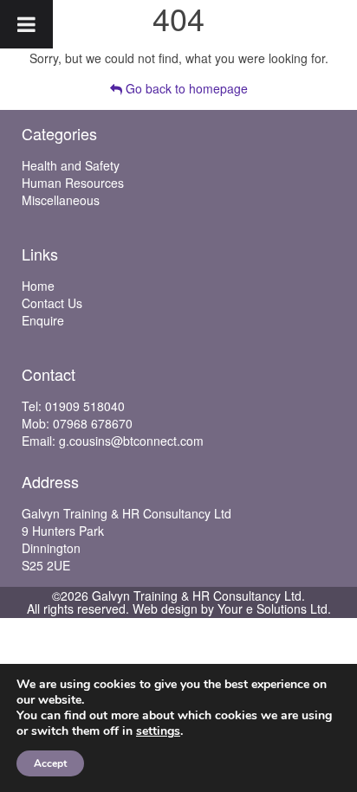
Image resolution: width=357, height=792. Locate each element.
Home (38, 285)
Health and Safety (71, 165)
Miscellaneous (61, 200)
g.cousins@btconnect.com (131, 440)
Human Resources (73, 182)
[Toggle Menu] (26, 24)
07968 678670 (93, 423)
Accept (50, 763)
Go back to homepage (185, 88)
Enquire (43, 320)
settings (158, 731)
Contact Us (52, 303)
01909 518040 (85, 406)
